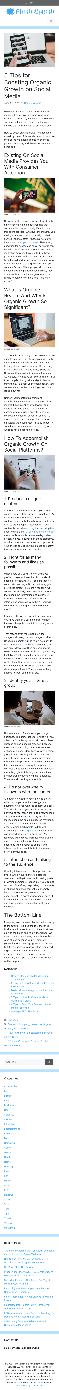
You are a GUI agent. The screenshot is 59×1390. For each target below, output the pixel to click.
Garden (8, 1152)
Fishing (8, 1133)
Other (7, 1185)
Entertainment (12, 1128)
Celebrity (9, 1114)
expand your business (26, 242)
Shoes (7, 1199)
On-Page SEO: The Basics (18, 1267)
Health (7, 1157)
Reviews (8, 1194)
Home (7, 1161)
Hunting (8, 1166)
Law (6, 1171)
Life (6, 1176)
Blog (6, 1100)
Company (24, 1024)
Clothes (8, 1119)
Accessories (10, 1086)
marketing (36, 1024)
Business (13, 1020)
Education (9, 1124)
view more (22, 644)
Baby (7, 1091)
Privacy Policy (23, 1385)
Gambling (9, 1143)
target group (31, 830)
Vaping (8, 1223)
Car (6, 1110)
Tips (6, 1213)
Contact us (37, 1385)
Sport (7, 1204)
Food (7, 1138)
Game (7, 1147)
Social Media (21, 1028)
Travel (7, 1218)
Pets (6, 1190)
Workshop (9, 1227)
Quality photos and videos (40, 531)
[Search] (49, 1062)
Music (7, 1180)
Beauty (8, 1095)
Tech (6, 1209)
